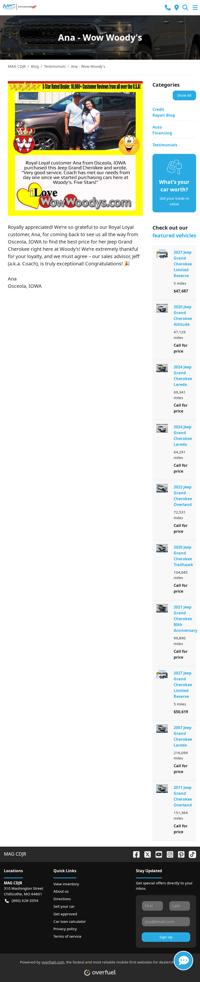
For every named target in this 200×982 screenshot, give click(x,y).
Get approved (65, 913)
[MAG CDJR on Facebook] (134, 854)
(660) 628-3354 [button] (25, 900)
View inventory (66, 883)
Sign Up (166, 937)
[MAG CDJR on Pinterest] (179, 854)
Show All (184, 95)
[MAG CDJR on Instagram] (168, 854)
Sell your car (64, 906)
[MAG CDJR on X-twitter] (145, 854)
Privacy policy (65, 928)
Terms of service (67, 936)
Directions (62, 898)
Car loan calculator (69, 921)
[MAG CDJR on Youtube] (156, 854)
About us (61, 891)
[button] (168, 8)
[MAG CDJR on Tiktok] (190, 854)
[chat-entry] (183, 960)
